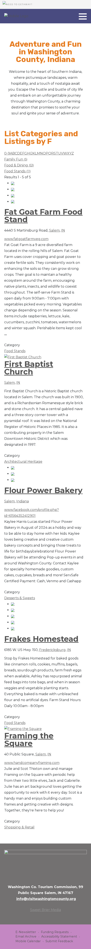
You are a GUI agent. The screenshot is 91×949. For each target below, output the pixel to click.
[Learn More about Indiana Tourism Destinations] (45, 864)
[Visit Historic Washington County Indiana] (16, 16)
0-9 (7, 153)
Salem (54, 230)
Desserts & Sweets (19, 598)
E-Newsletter (25, 932)
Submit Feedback (59, 941)
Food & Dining (19, 165)
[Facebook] (67, 16)
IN (63, 230)
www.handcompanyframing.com (31, 763)
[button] (83, 16)
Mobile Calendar (28, 941)
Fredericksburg (52, 650)
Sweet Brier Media (45, 910)
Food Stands (17, 171)
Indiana (22, 501)
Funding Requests (55, 932)
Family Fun (15, 159)
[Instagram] (73, 16)
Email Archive (25, 936)
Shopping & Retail (19, 827)
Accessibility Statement (59, 936)
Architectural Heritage (23, 462)
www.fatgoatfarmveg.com (26, 239)
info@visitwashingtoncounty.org (46, 899)
